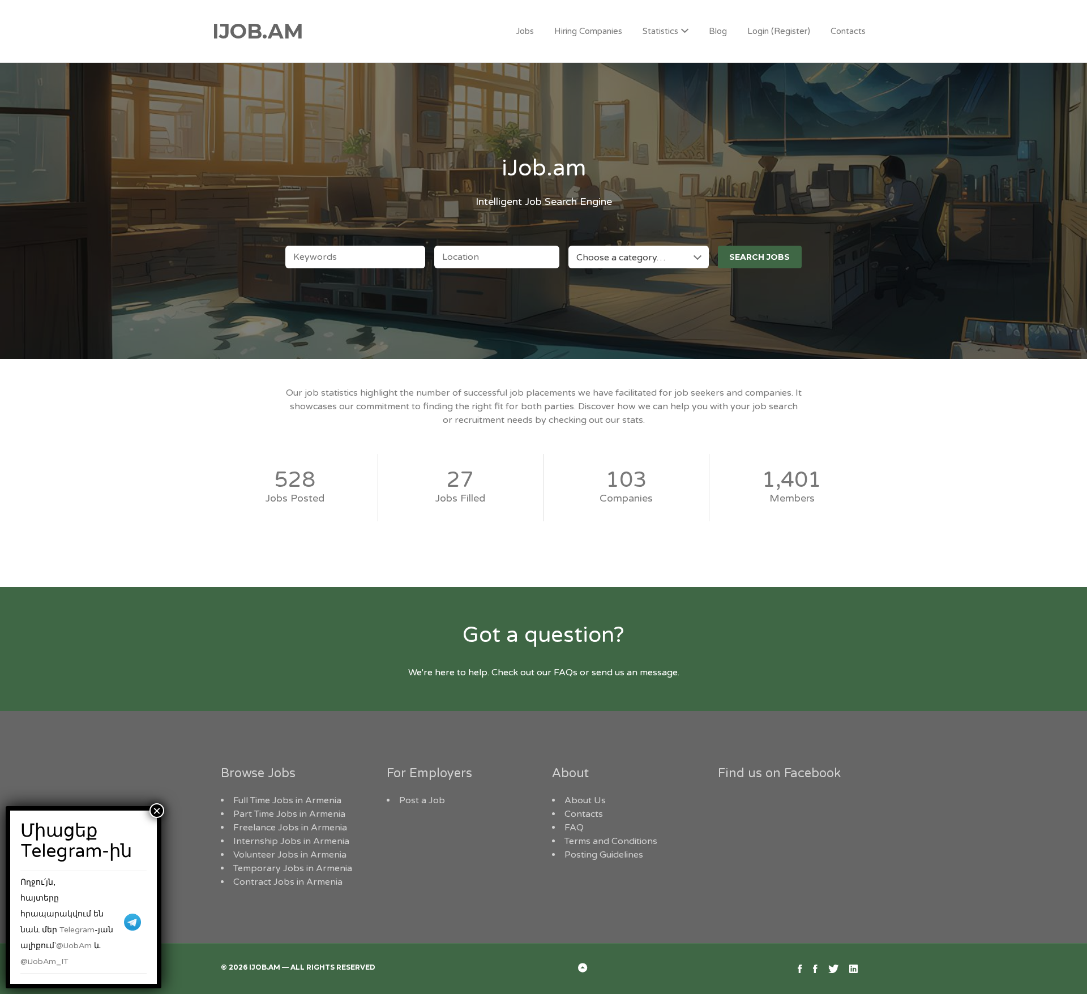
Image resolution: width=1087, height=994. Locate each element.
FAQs (565, 672)
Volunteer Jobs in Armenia (289, 854)
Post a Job (422, 800)
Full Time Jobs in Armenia (287, 800)
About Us (585, 800)
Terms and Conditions (610, 841)
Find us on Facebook (779, 773)
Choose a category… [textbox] (620, 257)
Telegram (77, 930)
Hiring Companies (588, 31)
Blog (718, 31)
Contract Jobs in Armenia (288, 882)
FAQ (574, 827)
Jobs (525, 31)
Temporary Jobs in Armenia (292, 868)
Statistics (660, 31)
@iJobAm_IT (44, 961)
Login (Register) (778, 31)
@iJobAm (74, 945)
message (659, 672)
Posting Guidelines (603, 854)
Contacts (848, 31)
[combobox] (638, 257)
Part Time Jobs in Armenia (289, 814)
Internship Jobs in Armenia (291, 841)
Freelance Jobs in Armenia (290, 827)
